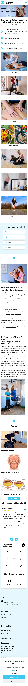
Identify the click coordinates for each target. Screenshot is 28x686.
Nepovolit (14, 681)
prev (11, 539)
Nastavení (14, 673)
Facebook (10, 584)
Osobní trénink (5, 630)
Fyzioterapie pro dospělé (8, 648)
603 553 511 (7, 614)
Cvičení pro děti (6, 638)
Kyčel (9, 242)
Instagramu (7, 546)
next (16, 539)
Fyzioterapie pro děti (7, 650)
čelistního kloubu (11, 327)
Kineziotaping (5, 653)
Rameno (10, 237)
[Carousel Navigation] (14, 540)
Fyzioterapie (5, 643)
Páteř (9, 247)
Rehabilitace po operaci (8, 646)
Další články (14, 498)
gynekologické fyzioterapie (13, 314)
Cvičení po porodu (7, 636)
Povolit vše (14, 677)
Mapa (5, 606)
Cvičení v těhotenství (7, 634)
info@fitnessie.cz (8, 618)
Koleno (10, 232)
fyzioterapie (9, 293)
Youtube (18, 584)
